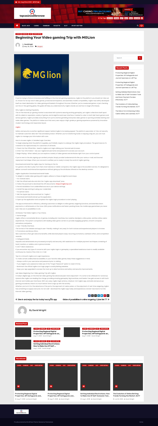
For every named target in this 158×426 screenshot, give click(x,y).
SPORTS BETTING (77, 26)
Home (141, 422)
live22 (130, 18)
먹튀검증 (116, 18)
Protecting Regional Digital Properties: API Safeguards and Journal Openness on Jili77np (46, 333)
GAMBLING (46, 26)
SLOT (66, 26)
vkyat (126, 18)
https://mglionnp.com (64, 184)
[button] (137, 26)
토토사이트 (110, 18)
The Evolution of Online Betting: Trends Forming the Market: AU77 (126, 395)
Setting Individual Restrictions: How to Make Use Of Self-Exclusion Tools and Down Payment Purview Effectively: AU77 (95, 397)
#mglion (40, 46)
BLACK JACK (26, 26)
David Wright (28, 44)
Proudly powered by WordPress (23, 422)
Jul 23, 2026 (119, 399)
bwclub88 (137, 18)
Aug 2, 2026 (37, 348)
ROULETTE (57, 26)
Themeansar (49, 422)
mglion (18, 127)
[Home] (17, 25)
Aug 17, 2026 (37, 336)
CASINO (36, 26)
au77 (121, 18)
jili (141, 18)
